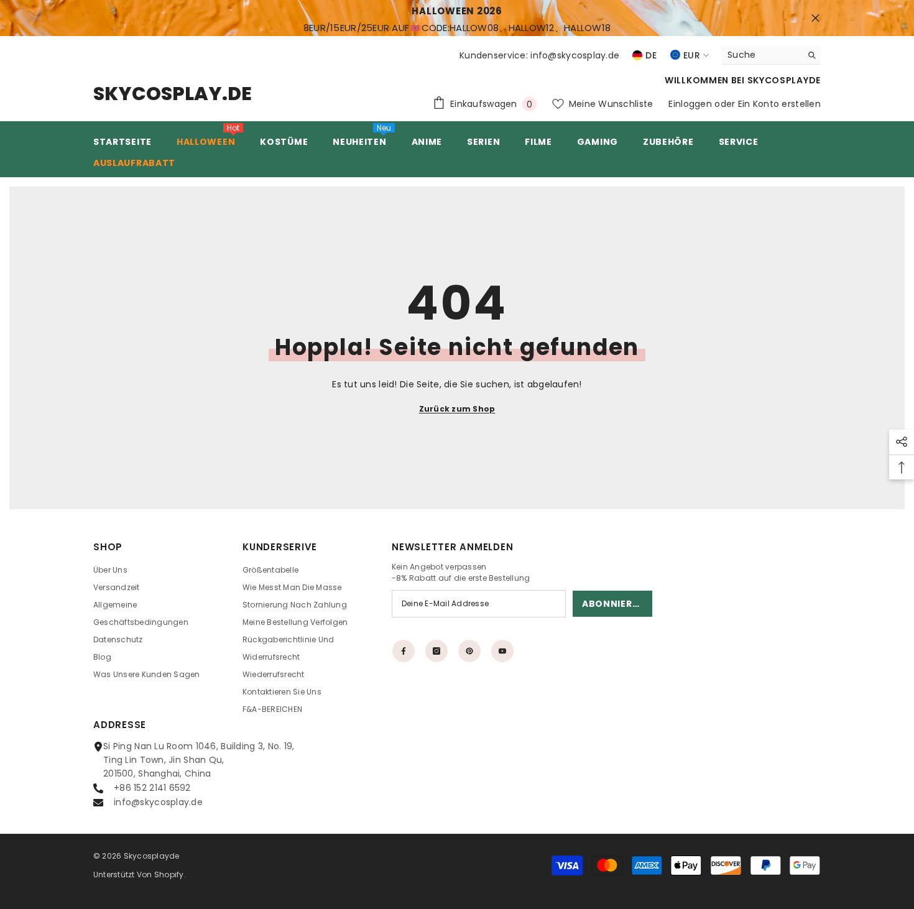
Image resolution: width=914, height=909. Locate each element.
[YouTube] (502, 651)
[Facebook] (403, 651)
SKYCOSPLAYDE (784, 80)
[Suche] (771, 55)
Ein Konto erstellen (779, 104)
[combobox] (761, 54)
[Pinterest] (469, 651)
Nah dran (815, 18)
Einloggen (690, 104)
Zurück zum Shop (457, 409)
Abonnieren (613, 604)
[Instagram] (436, 651)
